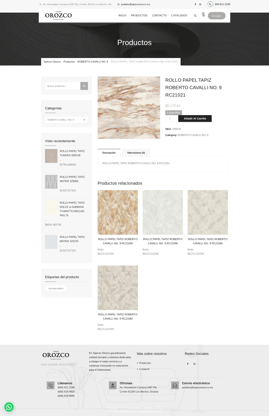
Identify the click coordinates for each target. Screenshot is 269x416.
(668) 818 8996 (66, 396)
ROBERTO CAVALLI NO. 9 (193, 135)
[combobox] (66, 119)
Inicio (122, 15)
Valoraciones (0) (136, 152)
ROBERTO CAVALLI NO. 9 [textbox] (66, 120)
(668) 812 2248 (66, 387)
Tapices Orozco (133, 407)
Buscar (84, 86)
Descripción (109, 152)
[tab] (109, 153)
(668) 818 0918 (66, 391)
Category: (171, 135)
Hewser (149, 407)
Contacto (159, 15)
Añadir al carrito (195, 118)
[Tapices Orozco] (58, 16)
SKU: (168, 129)
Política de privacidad (150, 411)
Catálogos (179, 15)
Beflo (158, 407)
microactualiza (55, 288)
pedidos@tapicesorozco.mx (135, 4)
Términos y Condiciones (120, 411)
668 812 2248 (222, 4)
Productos (139, 15)
